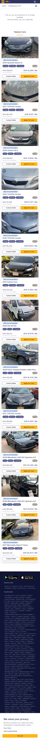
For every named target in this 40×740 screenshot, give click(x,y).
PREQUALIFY (15, 6)
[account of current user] (36, 6)
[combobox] (8, 1)
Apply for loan (29, 76)
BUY (5, 6)
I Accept (20, 736)
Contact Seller (11, 76)
